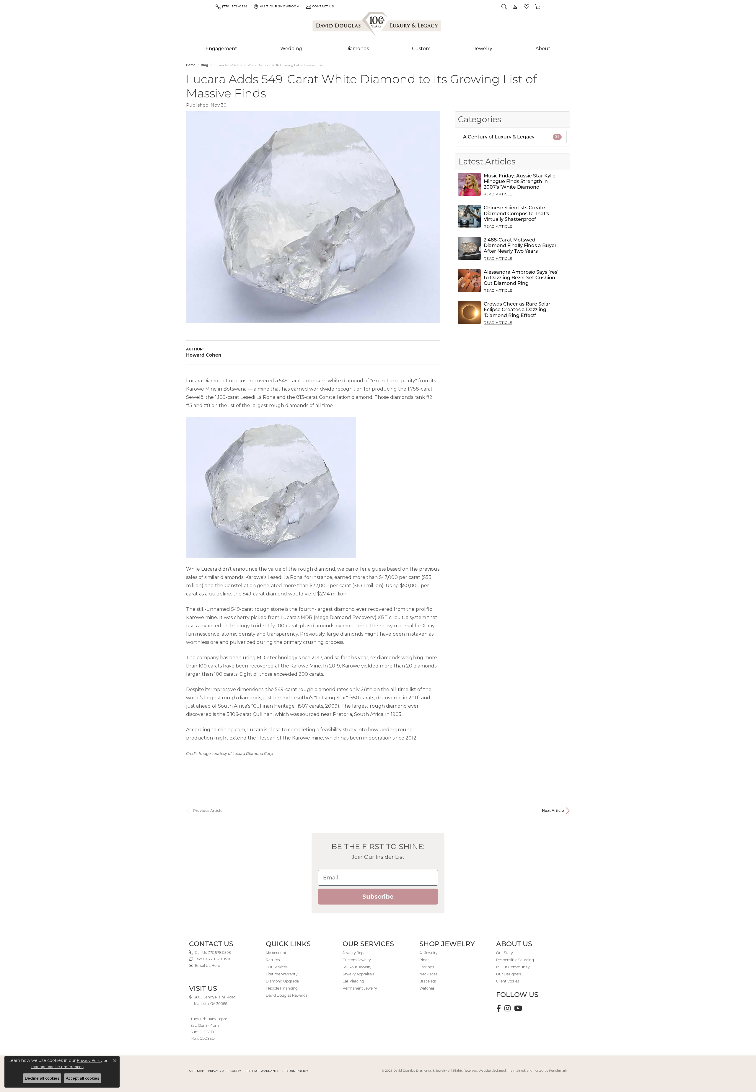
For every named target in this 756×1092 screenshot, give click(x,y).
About (542, 48)
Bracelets (427, 981)
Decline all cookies (42, 1078)
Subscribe (378, 896)
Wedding (291, 48)
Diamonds (357, 48)
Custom (421, 48)
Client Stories (507, 981)
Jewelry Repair (355, 953)
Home (190, 65)
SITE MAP (196, 1071)
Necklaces (428, 974)
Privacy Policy (89, 1060)
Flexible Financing (282, 988)
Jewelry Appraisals (358, 974)
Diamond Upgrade (282, 981)
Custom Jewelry (357, 960)
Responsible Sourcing (515, 960)
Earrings (426, 967)
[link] (231, 6)
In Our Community (512, 967)
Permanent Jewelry (360, 988)
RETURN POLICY (295, 1071)
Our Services (277, 967)
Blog (204, 65)
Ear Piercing (353, 981)
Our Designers (509, 974)
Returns (273, 960)
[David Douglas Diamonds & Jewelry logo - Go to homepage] (377, 25)
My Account (276, 953)
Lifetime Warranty (281, 974)
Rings (424, 960)
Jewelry (483, 48)
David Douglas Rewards (286, 995)
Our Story (504, 953)
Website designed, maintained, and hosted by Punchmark (523, 1071)
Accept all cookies (82, 1078)
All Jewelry (428, 953)
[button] (504, 6)
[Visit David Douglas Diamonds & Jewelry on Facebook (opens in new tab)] (498, 1008)
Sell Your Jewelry (357, 967)
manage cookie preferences (57, 1066)
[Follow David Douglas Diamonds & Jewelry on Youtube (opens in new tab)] (518, 1008)
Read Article (498, 194)
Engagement (221, 48)
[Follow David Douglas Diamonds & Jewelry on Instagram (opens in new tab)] (507, 1008)
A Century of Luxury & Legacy (511, 137)
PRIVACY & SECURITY (224, 1071)
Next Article (553, 810)
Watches (427, 988)
